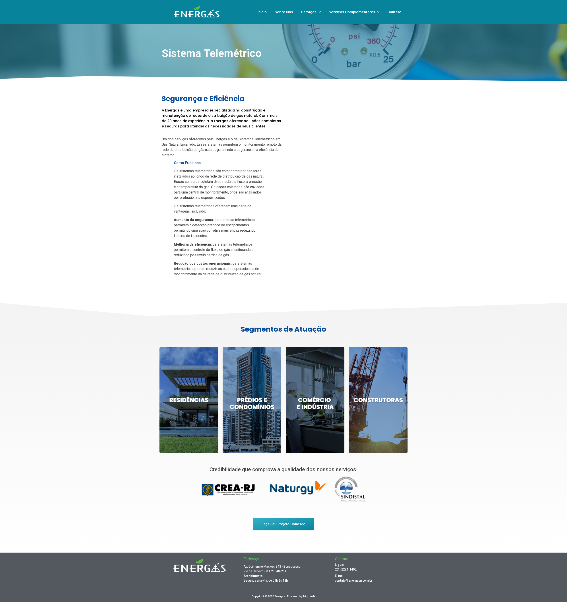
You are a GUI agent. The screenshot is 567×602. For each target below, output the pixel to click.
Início (262, 12)
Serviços (309, 12)
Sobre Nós (284, 12)
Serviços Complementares (352, 12)
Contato (394, 12)
